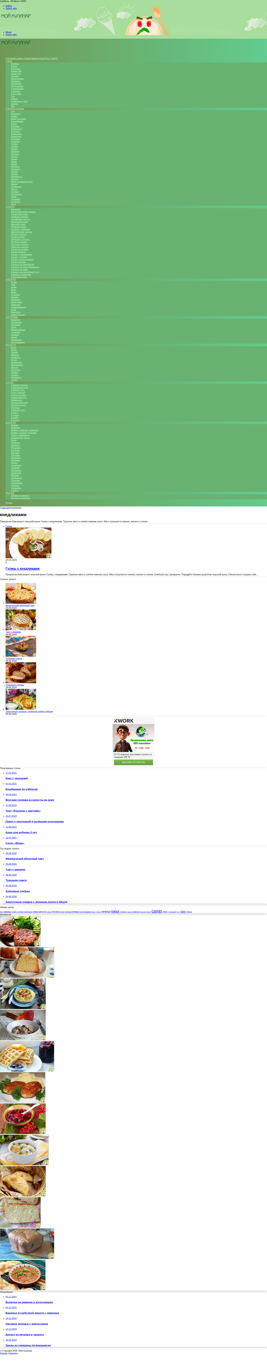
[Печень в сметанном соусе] (23, 1039)
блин (1, 912)
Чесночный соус (19, 402)
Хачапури (16, 465)
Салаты (10, 207)
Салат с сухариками (21, 254)
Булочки (15, 450)
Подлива (15, 199)
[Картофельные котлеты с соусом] (22, 1102)
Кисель (14, 297)
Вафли (14, 425)
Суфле (14, 490)
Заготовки (12, 317)
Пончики (15, 480)
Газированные (18, 307)
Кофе (14, 287)
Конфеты (15, 357)
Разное (10, 493)
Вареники (16, 136)
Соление (15, 332)
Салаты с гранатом (21, 274)
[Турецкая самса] (21, 656)
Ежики (14, 149)
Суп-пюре (16, 94)
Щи (12, 106)
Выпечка (11, 423)
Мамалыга (16, 176)
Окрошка (15, 81)
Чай (13, 284)
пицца (129, 912)
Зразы (14, 156)
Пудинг (14, 372)
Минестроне (17, 79)
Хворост (15, 445)
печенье (106, 911)
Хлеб (13, 440)
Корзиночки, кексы (20, 438)
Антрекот (16, 114)
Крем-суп (16, 74)
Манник (15, 475)
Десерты (11, 345)
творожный (172, 912)
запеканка (28, 912)
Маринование (18, 330)
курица (75, 911)
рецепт (148, 912)
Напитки (11, 279)
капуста (42, 911)
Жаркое (15, 151)
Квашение (16, 340)
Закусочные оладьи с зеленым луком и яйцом (29, 711)
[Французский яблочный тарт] (21, 603)
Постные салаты (19, 244)
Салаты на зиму (19, 269)
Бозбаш (15, 63)
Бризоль (15, 131)
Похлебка (16, 84)
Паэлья (15, 192)
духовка (20, 912)
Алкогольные (18, 315)
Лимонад (15, 305)
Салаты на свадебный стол (25, 272)
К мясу (14, 413)
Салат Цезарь (18, 262)
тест (178, 912)
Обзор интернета (20, 495)
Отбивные (16, 187)
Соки (13, 310)
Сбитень (15, 294)
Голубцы (15, 141)
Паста (14, 189)
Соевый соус (18, 390)
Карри (14, 159)
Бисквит (15, 453)
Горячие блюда (15, 109)
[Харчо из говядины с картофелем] (23, 1289)
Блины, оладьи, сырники (23, 433)
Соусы (10, 382)
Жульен (15, 154)
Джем (14, 337)
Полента (15, 202)
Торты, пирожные (20, 435)
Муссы (14, 367)
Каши (14, 161)
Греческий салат (19, 214)
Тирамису (16, 377)
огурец (98, 912)
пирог (115, 911)
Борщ (14, 66)
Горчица (15, 407)
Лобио (14, 174)
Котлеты (15, 166)
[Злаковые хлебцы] (21, 682)
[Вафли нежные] (27, 1071)
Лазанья (15, 169)
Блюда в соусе (18, 405)
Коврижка (16, 488)
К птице (15, 415)
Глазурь (15, 485)
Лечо (13, 327)
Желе (14, 350)
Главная (4, 508)
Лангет (14, 171)
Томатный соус (19, 397)
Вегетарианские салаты (23, 212)
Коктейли (16, 312)
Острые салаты (19, 242)
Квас (13, 289)
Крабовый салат (19, 222)
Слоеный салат (19, 277)
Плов (14, 197)
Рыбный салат (18, 227)
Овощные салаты (20, 239)
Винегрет (16, 209)
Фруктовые (17, 302)
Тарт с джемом (13, 632)
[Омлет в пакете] (23, 1008)
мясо (93, 912)
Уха (13, 96)
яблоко (189, 912)
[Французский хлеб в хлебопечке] (20, 1227)
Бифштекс (16, 129)
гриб (14, 912)
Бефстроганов (18, 119)
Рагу (13, 204)
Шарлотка (16, 473)
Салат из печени (19, 249)
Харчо (14, 99)
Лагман (15, 76)
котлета (56, 911)
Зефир (14, 352)
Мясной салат (18, 224)
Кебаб (14, 164)
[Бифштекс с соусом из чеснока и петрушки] (20, 946)
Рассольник (17, 86)
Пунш (14, 282)
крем (62, 912)
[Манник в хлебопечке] (27, 977)
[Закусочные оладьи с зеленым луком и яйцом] (21, 709)
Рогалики (16, 448)
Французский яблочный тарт (20, 605)
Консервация (18, 342)
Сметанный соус (19, 387)
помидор (135, 912)
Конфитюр (16, 322)
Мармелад (16, 362)
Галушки (15, 139)
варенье (8, 911)
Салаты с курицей (20, 229)
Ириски (15, 355)
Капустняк (16, 71)
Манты (14, 179)
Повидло (15, 325)
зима (35, 911)
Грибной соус (18, 410)
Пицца (14, 463)
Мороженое (17, 365)
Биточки (15, 126)
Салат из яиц (18, 237)
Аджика (15, 335)
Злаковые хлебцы (15, 685)
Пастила (15, 370)
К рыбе (14, 418)
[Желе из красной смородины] (23, 1133)
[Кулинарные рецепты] (16, 27)
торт (183, 911)
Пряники (15, 460)
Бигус (14, 124)
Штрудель (16, 470)
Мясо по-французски (22, 182)
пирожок (123, 912)
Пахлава (15, 455)
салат (157, 911)
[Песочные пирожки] (23, 1196)
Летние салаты (19, 234)
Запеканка (16, 478)
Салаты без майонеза (22, 264)
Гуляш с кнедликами (23, 568)
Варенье (15, 320)
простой (143, 912)
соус (165, 911)
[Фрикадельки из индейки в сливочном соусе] (24, 1164)
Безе (13, 347)
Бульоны (15, 69)
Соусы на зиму (18, 395)
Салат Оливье (18, 252)
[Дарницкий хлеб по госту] (27, 1258)
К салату (15, 420)
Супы (9, 61)
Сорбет (15, 375)
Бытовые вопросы (20, 498)
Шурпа (14, 104)
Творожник (16, 483)
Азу (13, 111)
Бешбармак (17, 121)
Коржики (15, 428)
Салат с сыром (19, 257)
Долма (14, 146)
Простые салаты (19, 247)
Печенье (15, 443)
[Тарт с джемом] (21, 629)
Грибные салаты (19, 217)
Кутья (14, 360)
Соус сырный (18, 392)
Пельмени (16, 194)
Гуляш (14, 144)
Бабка (14, 116)
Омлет (14, 184)
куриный (68, 912)
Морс (14, 292)
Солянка (15, 91)
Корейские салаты (20, 219)
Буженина (16, 134)
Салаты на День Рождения (25, 267)
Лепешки (15, 458)
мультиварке (85, 912)
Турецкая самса (14, 658)
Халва (14, 380)
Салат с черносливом (22, 259)
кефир (49, 912)
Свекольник (17, 89)
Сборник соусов (19, 385)
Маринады (16, 400)
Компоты (15, 300)
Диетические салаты (21, 232)
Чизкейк (15, 468)
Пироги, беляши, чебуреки (24, 430)
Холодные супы (19, 101)
